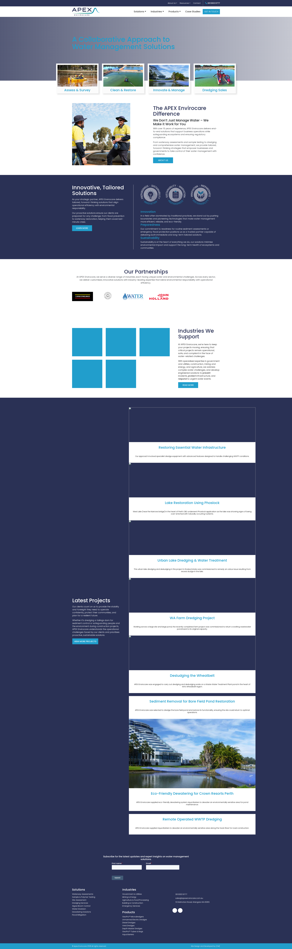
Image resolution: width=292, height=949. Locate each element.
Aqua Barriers (128, 934)
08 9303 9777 (213, 3)
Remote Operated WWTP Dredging (192, 819)
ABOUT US (163, 160)
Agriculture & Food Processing (135, 900)
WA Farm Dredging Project (192, 618)
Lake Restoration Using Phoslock (192, 502)
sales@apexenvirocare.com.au (189, 898)
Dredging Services (80, 903)
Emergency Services (131, 906)
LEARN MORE (82, 228)
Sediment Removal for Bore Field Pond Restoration (192, 701)
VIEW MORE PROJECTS (85, 641)
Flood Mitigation (79, 915)
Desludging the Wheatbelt (192, 675)
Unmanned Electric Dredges (134, 919)
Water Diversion (79, 909)
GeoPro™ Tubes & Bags (132, 931)
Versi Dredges (128, 925)
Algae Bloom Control (81, 906)
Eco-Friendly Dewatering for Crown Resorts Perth (192, 793)
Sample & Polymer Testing (83, 897)
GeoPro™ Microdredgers (133, 916)
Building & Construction (132, 903)
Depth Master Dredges (132, 928)
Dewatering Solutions (81, 912)
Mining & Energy (129, 897)
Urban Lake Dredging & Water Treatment (192, 560)
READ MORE (77, 88)
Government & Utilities (132, 894)
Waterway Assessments (82, 894)
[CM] (218, 946)
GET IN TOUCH (211, 11)
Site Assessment (79, 900)
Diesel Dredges (128, 922)
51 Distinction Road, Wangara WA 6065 (192, 902)
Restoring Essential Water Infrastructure (192, 447)
